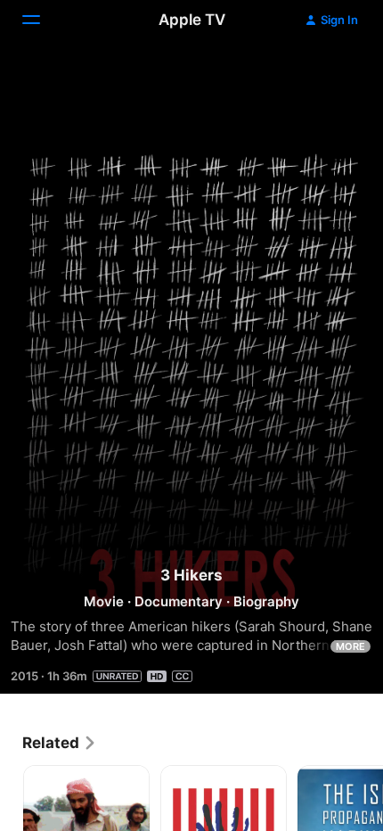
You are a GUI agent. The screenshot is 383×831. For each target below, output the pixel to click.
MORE (350, 646)
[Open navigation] (41, 19)
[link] (59, 743)
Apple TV (192, 20)
